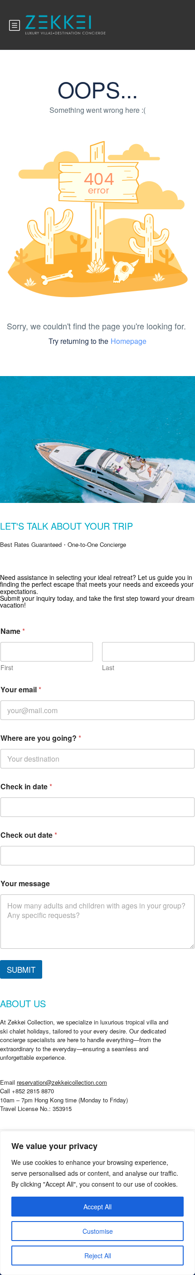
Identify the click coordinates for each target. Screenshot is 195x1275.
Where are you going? (40, 738)
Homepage (128, 341)
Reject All (97, 1255)
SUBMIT (21, 969)
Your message (25, 883)
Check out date (28, 835)
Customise (98, 1231)
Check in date (26, 786)
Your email (20, 689)
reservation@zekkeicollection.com (62, 1082)
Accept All (97, 1206)
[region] (97, 1203)
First (6, 667)
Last (108, 667)
